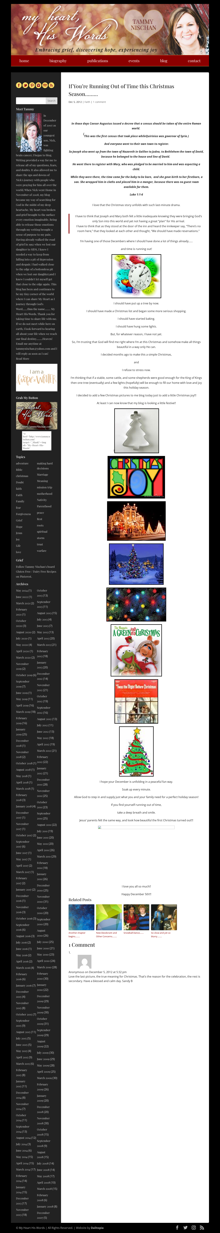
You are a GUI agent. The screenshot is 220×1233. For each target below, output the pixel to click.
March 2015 (23, 1063)
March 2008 (44, 1188)
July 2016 (21, 942)
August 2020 (23, 632)
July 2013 (42, 619)
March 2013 (44, 644)
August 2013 (44, 613)
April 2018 (22, 782)
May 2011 (42, 843)
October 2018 (24, 763)
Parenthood (44, 506)
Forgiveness (23, 514)
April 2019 (22, 705)
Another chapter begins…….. (77, 934)
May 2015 (21, 1051)
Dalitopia (97, 1228)
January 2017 (23, 889)
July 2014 (21, 1144)
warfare (41, 550)
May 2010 (43, 954)
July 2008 (42, 1163)
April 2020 (22, 651)
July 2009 (42, 1052)
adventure (22, 463)
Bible (19, 469)
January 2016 (24, 985)
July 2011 (42, 831)
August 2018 (23, 769)
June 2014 (22, 1150)
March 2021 (23, 603)
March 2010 (44, 967)
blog (163, 60)
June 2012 (43, 731)
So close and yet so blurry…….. (160, 934)
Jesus (19, 533)
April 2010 (43, 961)
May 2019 (21, 699)
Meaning (42, 481)
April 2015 (22, 1057)
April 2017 (22, 865)
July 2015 (21, 1038)
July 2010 (42, 942)
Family (20, 501)
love (18, 552)
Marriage (42, 474)
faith (19, 488)
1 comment (99, 102)
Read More (22, 358)
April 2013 (43, 638)
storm (40, 538)
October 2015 (24, 1014)
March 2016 (23, 967)
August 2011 (44, 824)
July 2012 (42, 725)
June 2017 (22, 853)
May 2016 (21, 955)
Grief (19, 520)
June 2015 (22, 1044)
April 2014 (22, 1163)
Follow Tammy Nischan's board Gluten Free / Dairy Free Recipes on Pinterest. (36, 571)
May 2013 (42, 632)
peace (40, 512)
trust (40, 544)
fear (18, 507)
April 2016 (22, 961)
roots (40, 525)
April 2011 (43, 850)
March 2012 (44, 750)
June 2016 (22, 949)
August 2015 (23, 1032)
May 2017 (21, 859)
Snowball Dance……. (134, 932)
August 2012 (44, 719)
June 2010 (43, 948)
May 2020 (22, 644)
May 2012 (42, 738)
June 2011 (42, 837)
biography (58, 60)
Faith (87, 102)
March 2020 (23, 657)
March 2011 (44, 856)
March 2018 (23, 788)
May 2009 (43, 1065)
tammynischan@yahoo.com (33, 348)
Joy (18, 539)
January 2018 (24, 806)
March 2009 (44, 1078)
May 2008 (43, 1176)
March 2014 (23, 1169)
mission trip (44, 487)
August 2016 (23, 936)
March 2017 (23, 872)
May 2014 (21, 1157)
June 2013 (42, 626)
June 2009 (43, 1059)
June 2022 (22, 597)
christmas (22, 476)
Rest (39, 519)
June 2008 (43, 1170)
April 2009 (43, 1071)
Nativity (42, 500)
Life (18, 545)
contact (194, 60)
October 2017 (24, 835)
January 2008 (45, 1206)
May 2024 (22, 590)
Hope (19, 526)
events (134, 60)
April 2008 (43, 1182)
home (24, 60)
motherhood (44, 493)
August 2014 (23, 1137)
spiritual (42, 531)
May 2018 (21, 776)
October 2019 (24, 675)
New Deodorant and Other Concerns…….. (106, 934)
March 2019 (23, 711)
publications (97, 60)
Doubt (20, 482)
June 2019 (22, 693)
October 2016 (24, 918)
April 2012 (43, 744)
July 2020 (22, 638)
